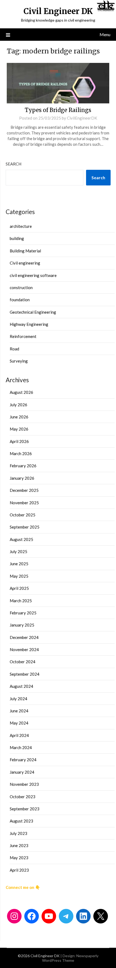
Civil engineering (25, 262)
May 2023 (19, 857)
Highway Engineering (29, 324)
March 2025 (21, 600)
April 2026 (19, 441)
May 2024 (19, 722)
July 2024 (18, 698)
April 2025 (19, 588)
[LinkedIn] (83, 916)
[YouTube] (49, 916)
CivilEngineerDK (82, 118)
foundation (20, 299)
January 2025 (22, 624)
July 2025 (18, 551)
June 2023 (19, 845)
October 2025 (22, 514)
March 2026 (21, 453)
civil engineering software (33, 275)
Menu (105, 34)
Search (13, 163)
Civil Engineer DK (58, 11)
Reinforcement (23, 336)
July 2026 (18, 404)
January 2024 (22, 772)
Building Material (25, 250)
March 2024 (21, 747)
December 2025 (24, 490)
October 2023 (22, 796)
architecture (21, 226)
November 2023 (24, 784)
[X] (100, 916)
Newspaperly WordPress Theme (70, 958)
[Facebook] (31, 916)
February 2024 (23, 759)
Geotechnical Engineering (33, 312)
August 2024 (21, 686)
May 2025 (19, 576)
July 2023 (18, 833)
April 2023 (19, 870)
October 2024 (22, 661)
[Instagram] (14, 916)
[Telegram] (66, 916)
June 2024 (19, 710)
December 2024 (24, 637)
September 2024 (24, 674)
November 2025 (24, 502)
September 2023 (24, 808)
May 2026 (19, 429)
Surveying (19, 360)
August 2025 (21, 539)
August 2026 (21, 392)
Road (14, 348)
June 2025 (19, 563)
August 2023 (21, 820)
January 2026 (22, 478)
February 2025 (23, 612)
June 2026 (19, 416)
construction (21, 287)
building (17, 238)
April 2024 (19, 735)
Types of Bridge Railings (58, 110)
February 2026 (23, 465)
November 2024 (24, 649)
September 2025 (24, 526)
